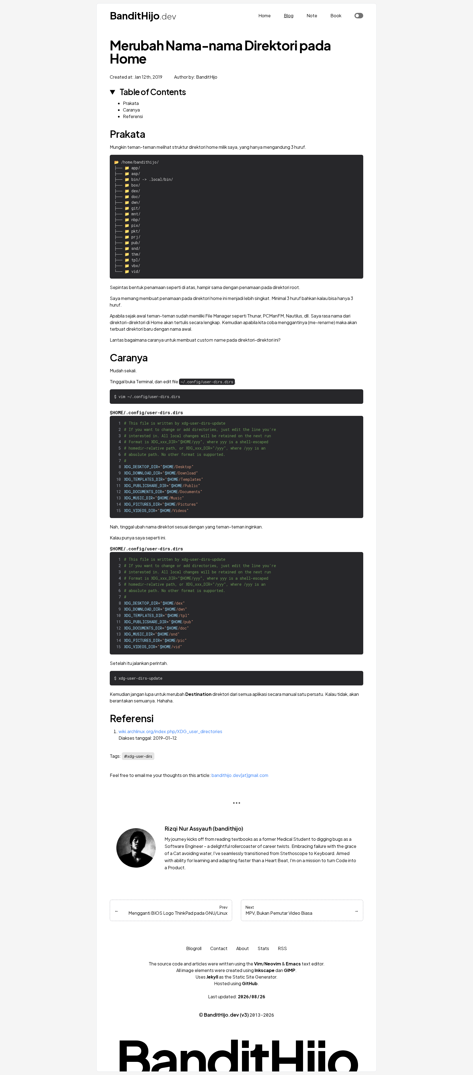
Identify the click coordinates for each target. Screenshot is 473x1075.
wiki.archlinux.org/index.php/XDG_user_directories (170, 731)
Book (335, 15)
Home (264, 15)
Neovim (272, 964)
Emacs (293, 964)
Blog (288, 15)
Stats (263, 948)
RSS (282, 948)
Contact (218, 948)
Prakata (131, 103)
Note (312, 15)
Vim (258, 964)
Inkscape (265, 970)
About (242, 948)
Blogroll (193, 948)
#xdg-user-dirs (138, 756)
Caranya (131, 110)
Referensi (133, 116)
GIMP (289, 970)
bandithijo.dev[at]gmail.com (240, 775)
